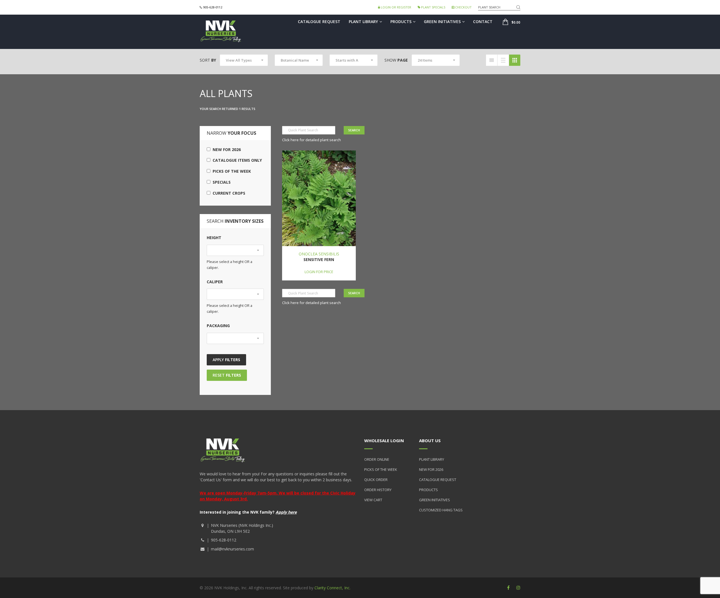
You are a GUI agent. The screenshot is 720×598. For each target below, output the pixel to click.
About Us (430, 440)
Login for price (319, 271)
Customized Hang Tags (441, 509)
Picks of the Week (230, 171)
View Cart (373, 499)
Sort (208, 60)
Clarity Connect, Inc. (332, 587)
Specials (220, 182)
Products (400, 21)
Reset (227, 375)
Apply (226, 359)
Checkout (463, 7)
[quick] (491, 60)
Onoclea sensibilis (319, 254)
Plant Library (363, 21)
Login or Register (395, 7)
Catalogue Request (319, 21)
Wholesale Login (384, 440)
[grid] (514, 60)
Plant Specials (432, 7)
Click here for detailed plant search (311, 139)
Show (396, 60)
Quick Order (376, 479)
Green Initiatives (442, 21)
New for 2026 (225, 149)
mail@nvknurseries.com (232, 549)
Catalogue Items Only (236, 160)
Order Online (376, 459)
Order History (378, 489)
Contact (482, 21)
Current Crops (227, 193)
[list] (503, 60)
